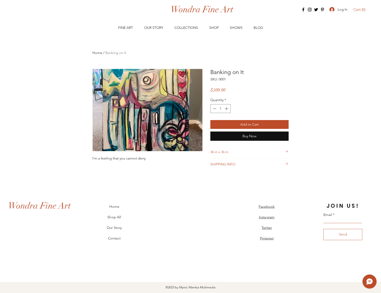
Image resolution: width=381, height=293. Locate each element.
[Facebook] (303, 9)
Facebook (267, 206)
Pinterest (267, 238)
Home (97, 53)
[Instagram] (309, 9)
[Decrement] (214, 108)
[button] (359, 9)
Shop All (114, 217)
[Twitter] (316, 9)
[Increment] (227, 108)
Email (327, 215)
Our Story (114, 228)
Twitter (266, 228)
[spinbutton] (220, 108)
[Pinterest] (322, 9)
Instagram (267, 217)
